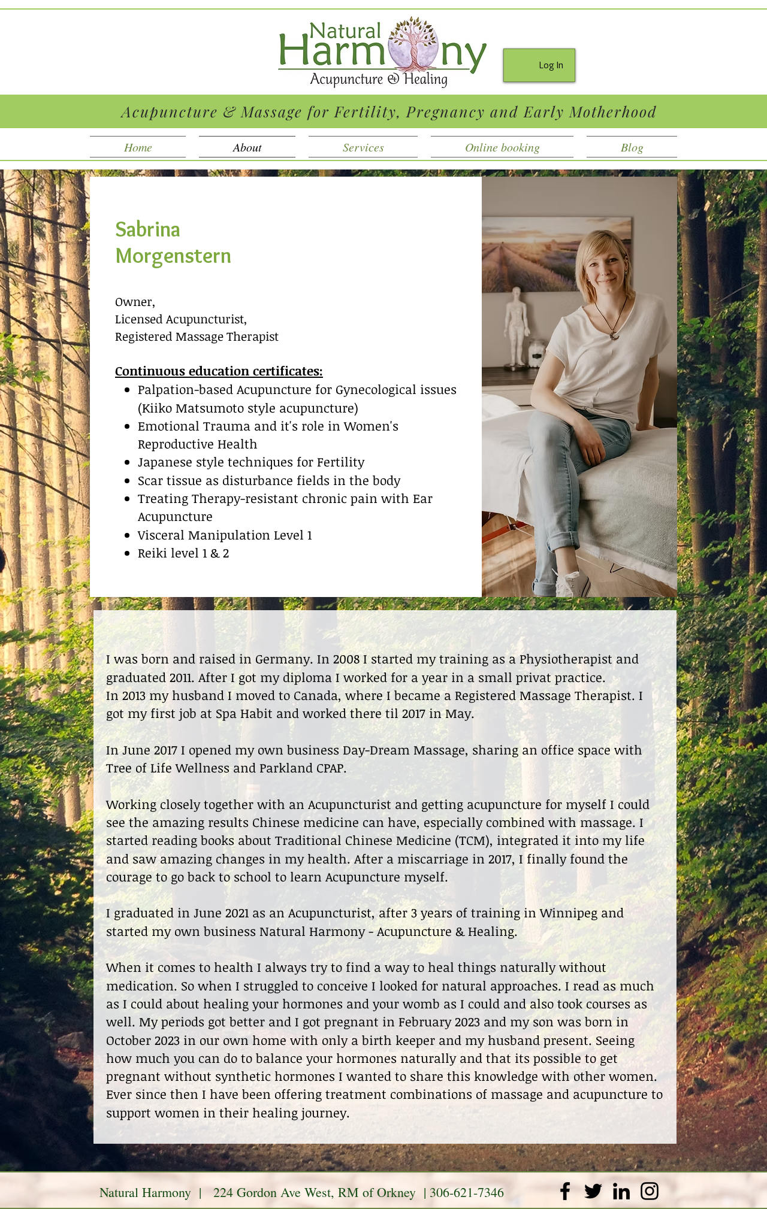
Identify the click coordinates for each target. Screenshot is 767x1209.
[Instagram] (650, 1191)
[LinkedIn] (621, 1191)
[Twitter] (593, 1191)
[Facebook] (565, 1191)
